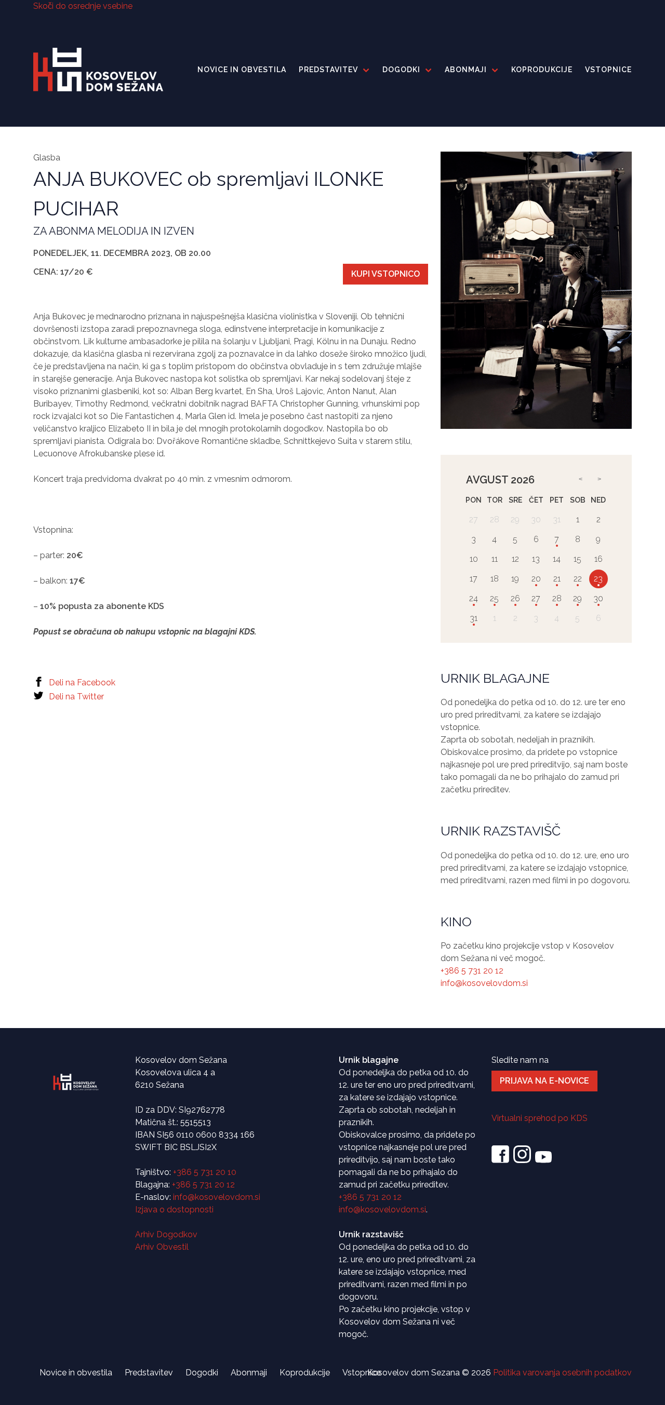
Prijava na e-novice (544, 1081)
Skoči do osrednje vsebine (82, 6)
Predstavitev (328, 69)
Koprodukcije (542, 69)
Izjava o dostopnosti (174, 1209)
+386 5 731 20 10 (204, 1172)
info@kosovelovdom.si (484, 984)
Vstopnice (608, 69)
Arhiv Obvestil (162, 1247)
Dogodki (401, 69)
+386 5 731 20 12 (472, 971)
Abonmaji (466, 69)
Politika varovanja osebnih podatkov (562, 1372)
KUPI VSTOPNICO (385, 274)
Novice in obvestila (241, 69)
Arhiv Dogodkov (166, 1234)
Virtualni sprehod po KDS (539, 1118)
